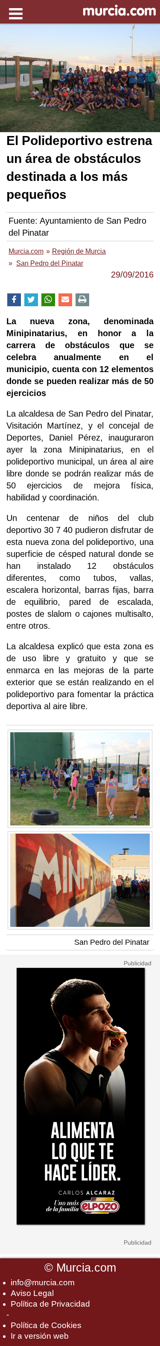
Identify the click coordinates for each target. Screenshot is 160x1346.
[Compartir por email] (65, 300)
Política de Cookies (46, 1325)
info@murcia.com (43, 1282)
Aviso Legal (32, 1293)
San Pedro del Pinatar (111, 942)
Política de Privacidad (50, 1303)
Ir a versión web (40, 1335)
